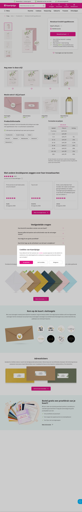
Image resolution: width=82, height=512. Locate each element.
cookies (41, 253)
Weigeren (55, 262)
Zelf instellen (41, 262)
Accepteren (26, 262)
